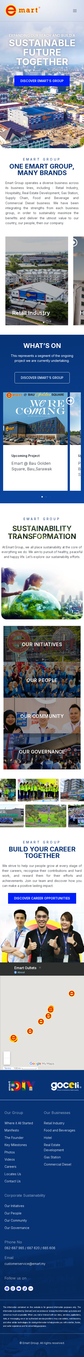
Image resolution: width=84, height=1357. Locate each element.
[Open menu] (75, 10)
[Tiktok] (24, 1288)
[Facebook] (6, 1288)
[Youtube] (18, 1288)
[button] (73, 242)
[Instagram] (13, 1288)
